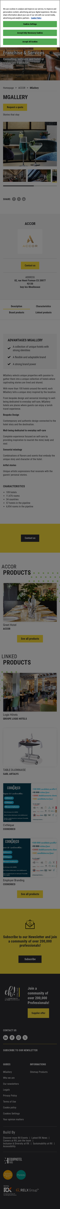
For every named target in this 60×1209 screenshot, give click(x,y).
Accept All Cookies (30, 42)
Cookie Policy (36, 18)
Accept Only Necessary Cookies (30, 33)
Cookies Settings (30, 24)
